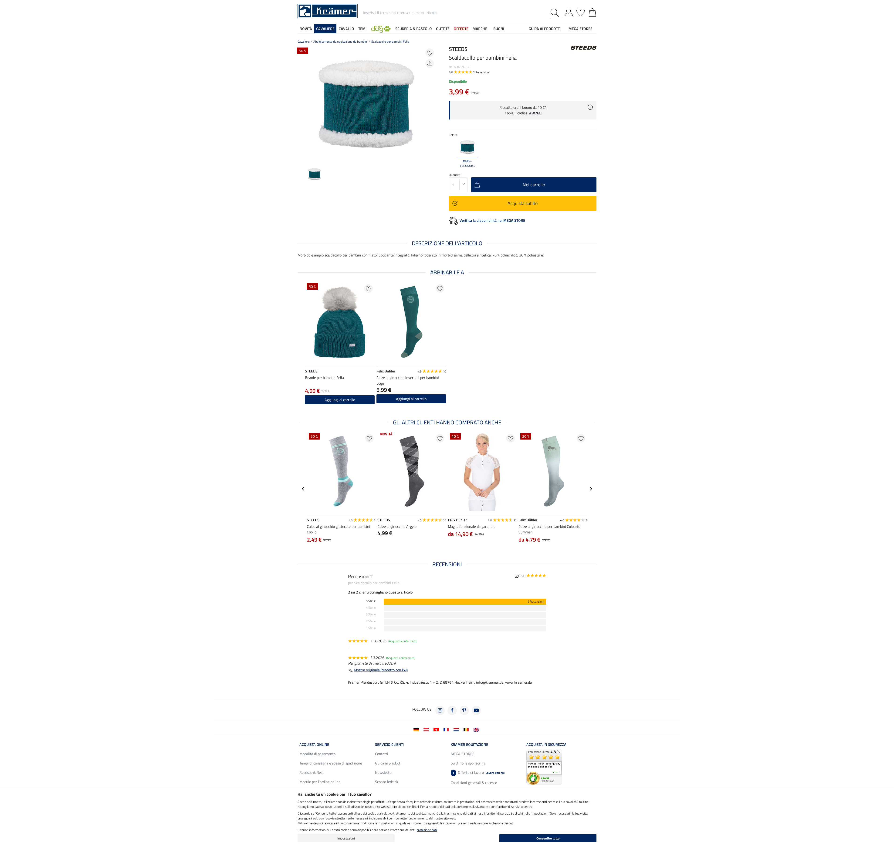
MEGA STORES (581, 28)
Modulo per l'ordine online (319, 782)
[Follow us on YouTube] (476, 710)
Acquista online (314, 744)
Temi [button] (362, 28)
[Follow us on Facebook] (452, 710)
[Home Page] (328, 10)
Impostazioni (346, 838)
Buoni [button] (498, 28)
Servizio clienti (389, 744)
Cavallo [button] (346, 28)
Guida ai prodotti (388, 763)
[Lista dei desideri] (580, 11)
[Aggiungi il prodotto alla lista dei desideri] (429, 52)
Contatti (381, 754)
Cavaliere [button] (325, 28)
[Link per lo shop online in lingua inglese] (477, 729)
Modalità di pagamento (317, 754)
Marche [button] (480, 28)
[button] (381, 28)
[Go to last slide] (303, 488)
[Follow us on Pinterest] (464, 710)
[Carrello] (592, 11)
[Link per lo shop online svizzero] (437, 729)
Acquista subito (523, 203)
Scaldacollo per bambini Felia (390, 41)
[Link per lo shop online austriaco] (427, 729)
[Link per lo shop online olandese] (457, 729)
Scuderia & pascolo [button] (413, 28)
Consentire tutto (547, 838)
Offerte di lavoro (479, 772)
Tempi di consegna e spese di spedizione (330, 763)
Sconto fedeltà (386, 782)
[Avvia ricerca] (555, 12)
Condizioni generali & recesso (474, 782)
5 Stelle (371, 601)
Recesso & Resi (311, 772)
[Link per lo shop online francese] (447, 729)
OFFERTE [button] (461, 28)
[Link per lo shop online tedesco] (417, 729)
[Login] (569, 11)
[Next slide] (432, 103)
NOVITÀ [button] (306, 28)
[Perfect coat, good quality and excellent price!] (544, 766)
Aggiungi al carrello (411, 399)
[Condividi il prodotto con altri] (429, 63)
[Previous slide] (301, 103)
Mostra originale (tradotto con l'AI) (381, 670)
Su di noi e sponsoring (468, 763)
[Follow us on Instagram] (440, 710)
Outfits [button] (443, 28)
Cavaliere (304, 41)
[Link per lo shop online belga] (467, 729)
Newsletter (384, 772)
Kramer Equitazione (469, 744)
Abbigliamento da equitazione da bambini (340, 41)
